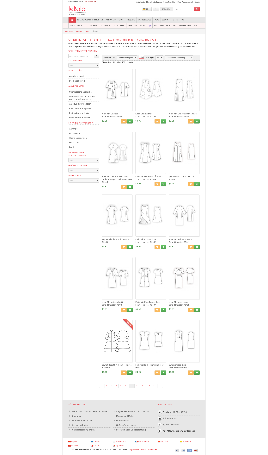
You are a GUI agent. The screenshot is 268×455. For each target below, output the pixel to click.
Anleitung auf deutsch (80, 104)
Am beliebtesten (187, 25)
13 (143, 385)
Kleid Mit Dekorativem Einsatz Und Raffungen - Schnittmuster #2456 (117, 179)
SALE (141, 57)
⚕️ (150, 25)
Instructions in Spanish (80, 108)
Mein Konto (140, 2)
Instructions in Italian (79, 113)
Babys (143, 25)
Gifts (175, 20)
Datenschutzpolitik (149, 449)
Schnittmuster (78, 25)
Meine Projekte (169, 2)
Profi (71, 147)
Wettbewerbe (144, 20)
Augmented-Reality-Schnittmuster (132, 411)
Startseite (69, 31)
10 (126, 385)
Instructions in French (79, 117)
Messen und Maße (124, 416)
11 (132, 385)
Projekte (130, 20)
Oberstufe (74, 142)
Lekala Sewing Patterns (82, 10)
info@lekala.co (170, 418)
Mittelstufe (74, 133)
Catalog (78, 31)
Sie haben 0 (89, 1)
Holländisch (120, 441)
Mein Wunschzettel (185, 2)
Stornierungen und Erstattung (131, 430)
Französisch (143, 441)
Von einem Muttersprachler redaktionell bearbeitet (82, 98)
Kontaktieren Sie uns (82, 420)
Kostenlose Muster (164, 25)
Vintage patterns (115, 20)
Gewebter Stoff (76, 76)
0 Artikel (167, 9)
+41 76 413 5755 (179, 412)
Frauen (92, 25)
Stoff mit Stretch (77, 81)
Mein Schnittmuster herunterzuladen (90, 411)
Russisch (97, 441)
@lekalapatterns (171, 424)
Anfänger (73, 129)
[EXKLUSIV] (117, 360)
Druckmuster (122, 420)
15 (154, 385)
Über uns (76, 416)
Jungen (131, 25)
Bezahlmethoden (80, 425)
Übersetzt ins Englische (80, 92)
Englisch (74, 441)
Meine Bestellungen (154, 2)
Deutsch (164, 441)
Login (197, 2)
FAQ (182, 20)
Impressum (134, 449)
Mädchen (118, 25)
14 (149, 385)
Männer (104, 25)
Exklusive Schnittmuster (90, 20)
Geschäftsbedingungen (83, 430)
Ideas (156, 20)
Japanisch (119, 445)
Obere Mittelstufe (78, 138)
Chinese (74, 445)
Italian (96, 445)
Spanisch (186, 441)
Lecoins (166, 20)
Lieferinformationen (126, 425)
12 (137, 385)
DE (146, 9)
